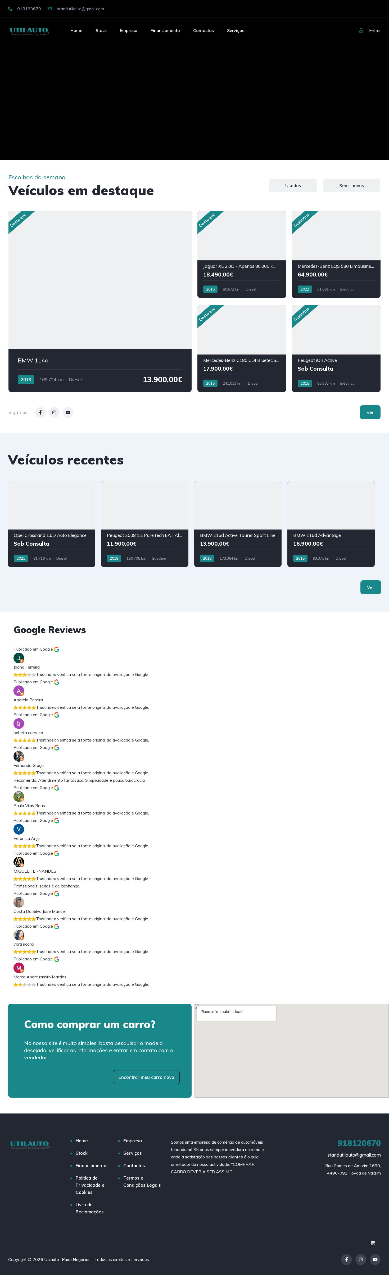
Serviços (235, 30)
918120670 (28, 8)
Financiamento (165, 30)
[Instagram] (360, 1259)
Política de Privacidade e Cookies (90, 1185)
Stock (101, 30)
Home (76, 30)
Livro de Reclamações (90, 1208)
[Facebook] (346, 1259)
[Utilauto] (29, 30)
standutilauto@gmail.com (80, 8)
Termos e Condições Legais (142, 1181)
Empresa (128, 30)
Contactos (203, 30)
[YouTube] (375, 1259)
